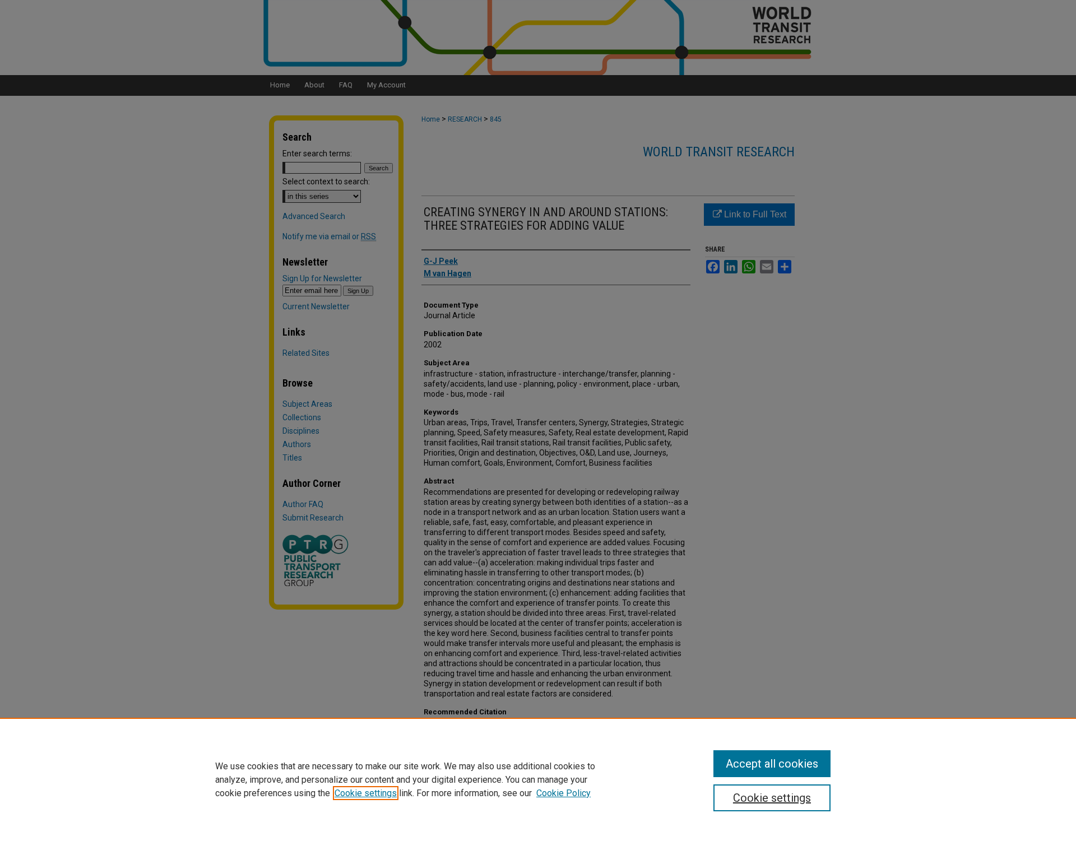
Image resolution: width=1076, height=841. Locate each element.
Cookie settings (366, 793)
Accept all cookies (772, 763)
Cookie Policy (563, 793)
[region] (538, 779)
